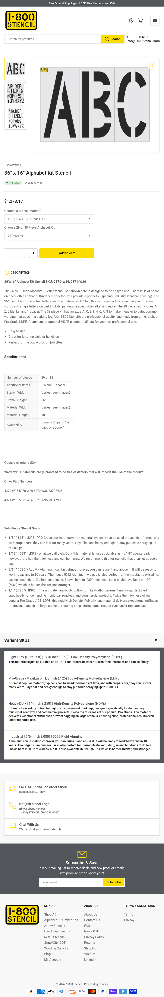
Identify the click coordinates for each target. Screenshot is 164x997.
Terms (128, 914)
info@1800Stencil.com (143, 41)
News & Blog (93, 931)
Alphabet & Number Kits (61, 920)
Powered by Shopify (96, 984)
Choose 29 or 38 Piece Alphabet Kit (29, 227)
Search (115, 39)
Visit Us (89, 954)
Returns (89, 943)
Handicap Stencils (57, 931)
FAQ (87, 926)
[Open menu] (155, 20)
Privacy (129, 920)
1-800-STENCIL (138, 37)
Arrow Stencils (54, 926)
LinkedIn (90, 960)
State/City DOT (55, 943)
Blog (47, 954)
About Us (90, 914)
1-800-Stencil (13, 165)
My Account (52, 960)
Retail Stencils (54, 937)
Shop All (50, 914)
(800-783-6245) (39, 812)
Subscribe (114, 882)
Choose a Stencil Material (22, 211)
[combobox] (64, 39)
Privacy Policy (94, 937)
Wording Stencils (56, 948)
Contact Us (92, 920)
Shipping (90, 948)
